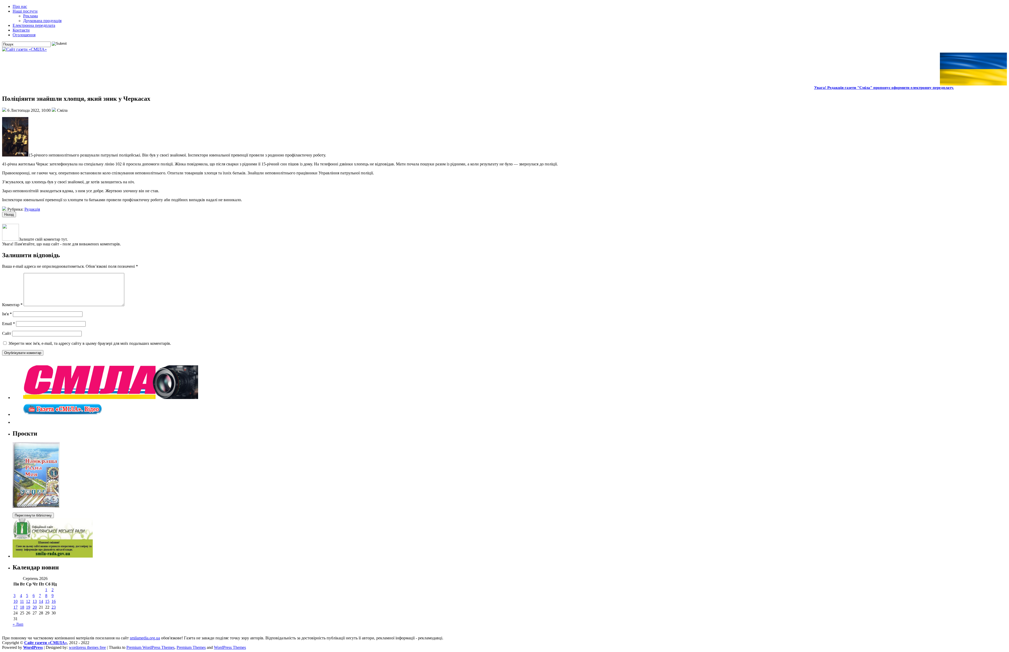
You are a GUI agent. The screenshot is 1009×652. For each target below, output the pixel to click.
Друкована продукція (42, 20)
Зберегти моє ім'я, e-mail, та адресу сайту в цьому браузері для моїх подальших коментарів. (89, 343)
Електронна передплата (34, 25)
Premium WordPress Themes (150, 647)
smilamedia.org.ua (145, 638)
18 (22, 607)
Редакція (32, 209)
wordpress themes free (87, 647)
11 (22, 601)
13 (35, 601)
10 (15, 601)
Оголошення (24, 35)
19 (28, 607)
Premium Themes (191, 647)
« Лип (18, 624)
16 (54, 601)
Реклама (30, 16)
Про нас (20, 6)
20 (35, 607)
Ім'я (7, 314)
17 (15, 607)
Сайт (6, 333)
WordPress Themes (230, 647)
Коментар (12, 304)
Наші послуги (25, 11)
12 (28, 601)
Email (8, 323)
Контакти (21, 30)
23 (54, 607)
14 (41, 601)
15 (47, 601)
